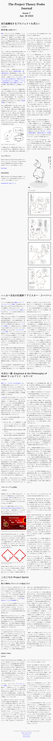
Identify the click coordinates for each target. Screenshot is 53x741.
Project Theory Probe (27, 733)
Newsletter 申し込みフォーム (8, 183)
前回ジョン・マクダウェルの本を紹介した (12, 383)
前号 (10, 497)
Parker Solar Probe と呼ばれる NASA (11, 508)
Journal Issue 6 (26, 734)
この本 (2, 397)
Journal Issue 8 (26, 736)
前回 (2, 33)
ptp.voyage (4, 168)
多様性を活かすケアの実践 (44, 132)
